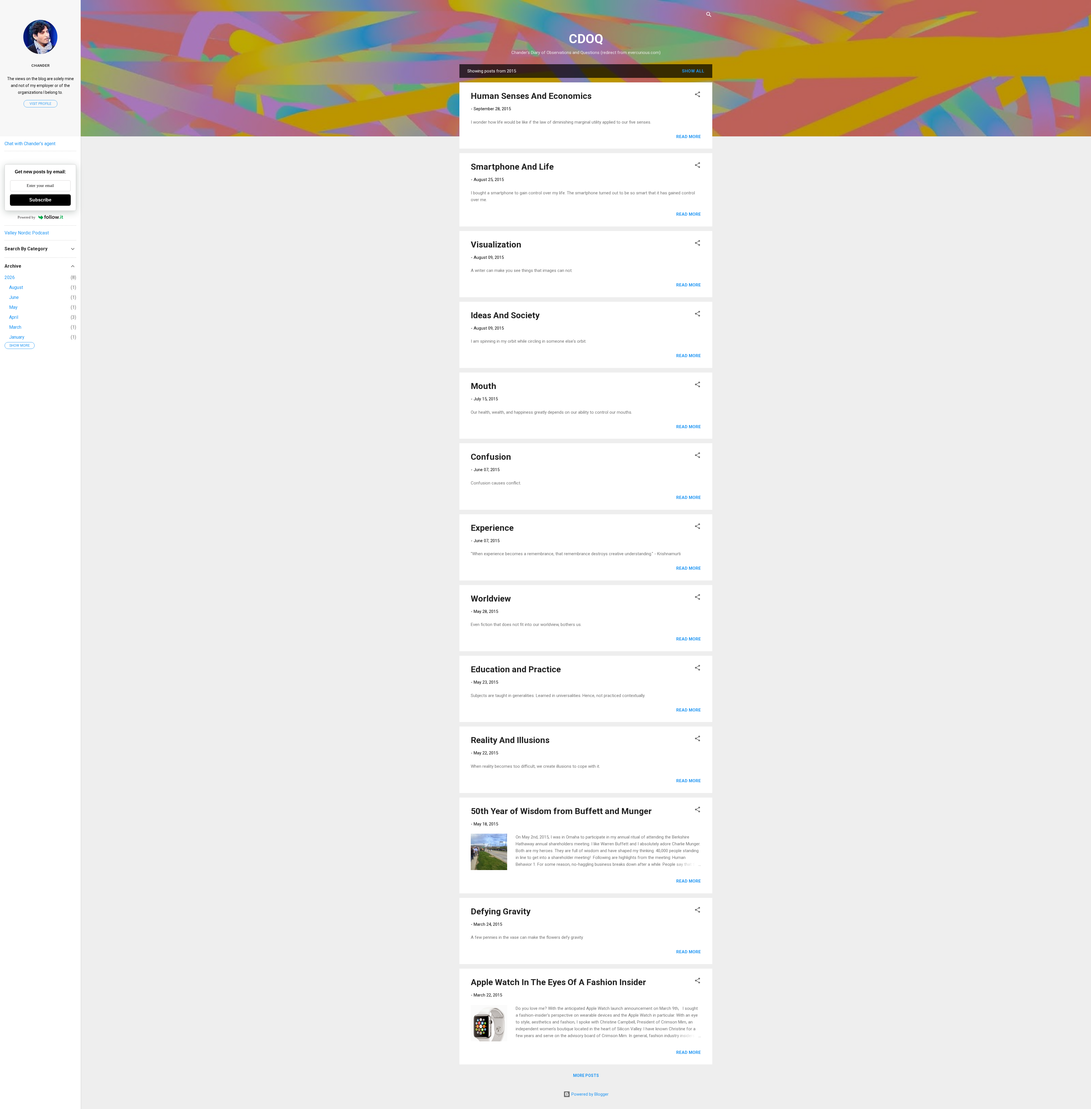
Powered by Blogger (589, 1094)
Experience (492, 528)
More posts (586, 1075)
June (14, 297)
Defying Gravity (500, 911)
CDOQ (586, 38)
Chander (40, 65)
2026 (10, 277)
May (13, 307)
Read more (688, 136)
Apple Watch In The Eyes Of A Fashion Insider (558, 982)
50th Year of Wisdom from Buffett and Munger (561, 811)
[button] (697, 95)
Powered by (27, 217)
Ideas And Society (505, 315)
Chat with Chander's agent (30, 143)
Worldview (491, 599)
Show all (693, 71)
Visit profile (40, 104)
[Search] (708, 15)
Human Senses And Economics (531, 96)
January (16, 337)
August (16, 287)
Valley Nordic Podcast (27, 233)
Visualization (496, 244)
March (15, 327)
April (13, 317)
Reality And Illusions (510, 740)
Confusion (491, 457)
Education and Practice (516, 669)
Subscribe (40, 199)
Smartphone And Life (512, 167)
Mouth (483, 386)
